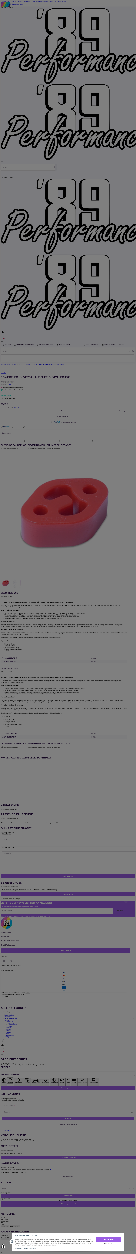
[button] (3, 1246)
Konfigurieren (108, 1244)
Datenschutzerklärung (30, 1248)
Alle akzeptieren (108, 1239)
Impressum (18, 1248)
